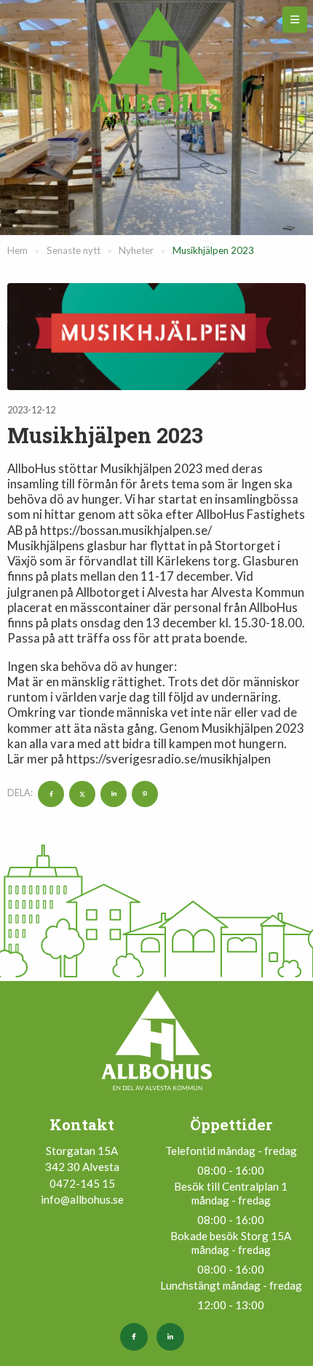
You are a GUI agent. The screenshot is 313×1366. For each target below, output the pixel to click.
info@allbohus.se (82, 1199)
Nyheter (136, 250)
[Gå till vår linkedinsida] (174, 1337)
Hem (17, 250)
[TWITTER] (80, 792)
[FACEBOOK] (49, 792)
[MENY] (294, 20)
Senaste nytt (73, 250)
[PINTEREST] (143, 792)
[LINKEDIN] (112, 792)
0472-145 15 (82, 1183)
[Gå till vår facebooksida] (138, 1337)
